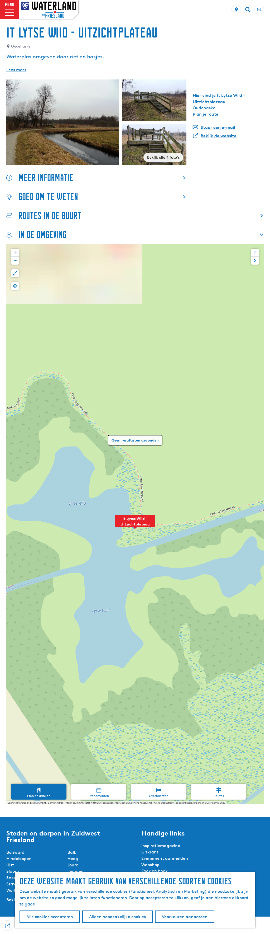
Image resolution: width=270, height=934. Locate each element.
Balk (72, 852)
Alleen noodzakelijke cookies (117, 916)
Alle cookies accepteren (49, 916)
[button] (135, 524)
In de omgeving (42, 234)
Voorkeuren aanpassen (185, 916)
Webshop (150, 864)
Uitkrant (149, 852)
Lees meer (16, 69)
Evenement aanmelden (164, 858)
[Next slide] (255, 261)
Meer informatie (45, 177)
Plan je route (205, 114)
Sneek (12, 877)
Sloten (12, 871)
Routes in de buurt (49, 215)
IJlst (10, 864)
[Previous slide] (255, 253)
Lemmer (76, 871)
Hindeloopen (19, 858)
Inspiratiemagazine (160, 845)
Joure (73, 864)
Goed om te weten (48, 196)
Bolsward (15, 852)
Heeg (73, 858)
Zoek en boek (154, 871)
